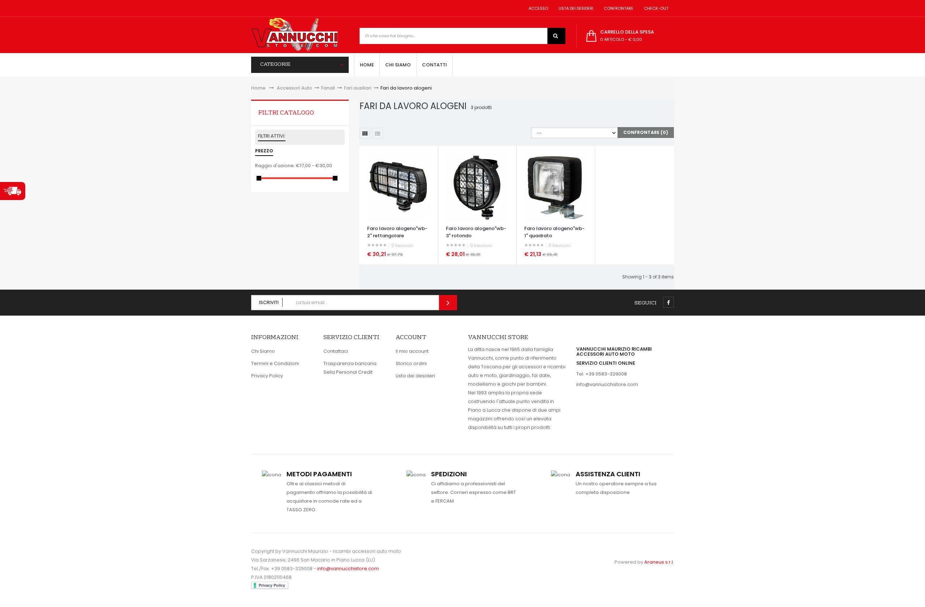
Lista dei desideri (574, 8)
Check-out (655, 8)
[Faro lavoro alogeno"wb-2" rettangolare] (398, 187)
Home (258, 87)
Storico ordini (411, 363)
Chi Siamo (263, 351)
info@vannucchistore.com (607, 384)
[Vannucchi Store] (294, 35)
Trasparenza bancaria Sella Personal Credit (350, 368)
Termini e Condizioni (275, 363)
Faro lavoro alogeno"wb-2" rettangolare (397, 232)
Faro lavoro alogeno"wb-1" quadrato (554, 232)
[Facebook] (668, 302)
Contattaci (335, 351)
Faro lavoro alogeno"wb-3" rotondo (476, 232)
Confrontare (617, 8)
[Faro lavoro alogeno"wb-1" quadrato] (555, 187)
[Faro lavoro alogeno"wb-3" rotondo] (477, 187)
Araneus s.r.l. (659, 562)
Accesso (537, 8)
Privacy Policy (267, 375)
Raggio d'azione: (275, 165)
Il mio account (412, 351)
